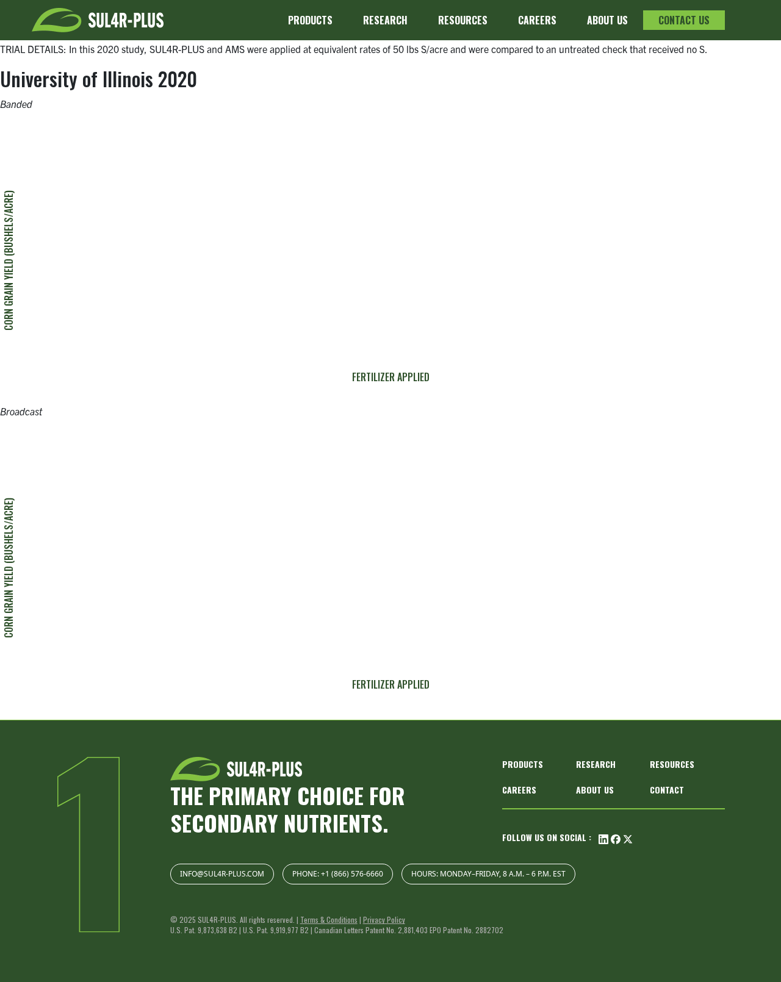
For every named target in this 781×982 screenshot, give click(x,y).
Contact (667, 789)
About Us (607, 20)
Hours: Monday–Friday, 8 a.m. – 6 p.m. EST (488, 874)
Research (385, 20)
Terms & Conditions (329, 919)
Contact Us (684, 20)
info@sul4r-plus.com (222, 874)
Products (310, 20)
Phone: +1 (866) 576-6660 (337, 874)
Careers (537, 20)
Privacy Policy (384, 919)
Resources (463, 20)
